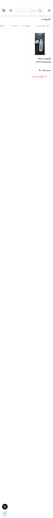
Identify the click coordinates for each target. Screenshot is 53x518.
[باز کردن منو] (48, 10)
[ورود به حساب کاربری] (11, 10)
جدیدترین (42, 26)
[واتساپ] (5, 513)
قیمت (15, 26)
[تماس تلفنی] (5, 506)
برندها (27, 26)
